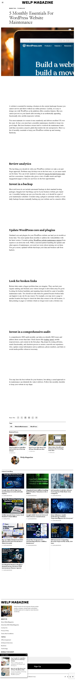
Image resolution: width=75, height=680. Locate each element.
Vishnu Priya (6, 518)
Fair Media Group (31, 676)
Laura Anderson (7, 495)
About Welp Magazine (7, 622)
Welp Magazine (26, 457)
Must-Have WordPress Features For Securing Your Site (56, 448)
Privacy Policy (5, 630)
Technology (21, 8)
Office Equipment (6, 640)
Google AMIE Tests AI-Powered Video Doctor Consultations (37, 515)
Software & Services (7, 643)
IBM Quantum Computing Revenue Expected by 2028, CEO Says (62, 541)
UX (11, 426)
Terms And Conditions (7, 633)
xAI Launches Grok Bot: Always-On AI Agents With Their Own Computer (61, 491)
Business (3, 645)
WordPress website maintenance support (48, 240)
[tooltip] (18, 417)
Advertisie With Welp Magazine (10, 625)
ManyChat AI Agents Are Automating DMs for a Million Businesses (36, 541)
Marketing (12, 8)
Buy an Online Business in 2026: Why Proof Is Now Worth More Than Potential (12, 541)
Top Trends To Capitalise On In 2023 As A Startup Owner (17, 449)
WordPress (33, 426)
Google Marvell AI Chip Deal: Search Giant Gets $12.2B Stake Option (12, 491)
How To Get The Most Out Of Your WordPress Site (37, 448)
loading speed (49, 339)
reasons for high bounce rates (55, 174)
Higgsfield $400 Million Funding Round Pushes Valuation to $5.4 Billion (37, 491)
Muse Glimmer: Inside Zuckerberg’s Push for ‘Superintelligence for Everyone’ (62, 516)
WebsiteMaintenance (21, 426)
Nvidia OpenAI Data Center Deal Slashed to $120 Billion (13, 515)
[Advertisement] (37, 91)
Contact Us (4, 628)
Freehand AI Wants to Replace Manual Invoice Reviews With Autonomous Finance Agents (12, 566)
